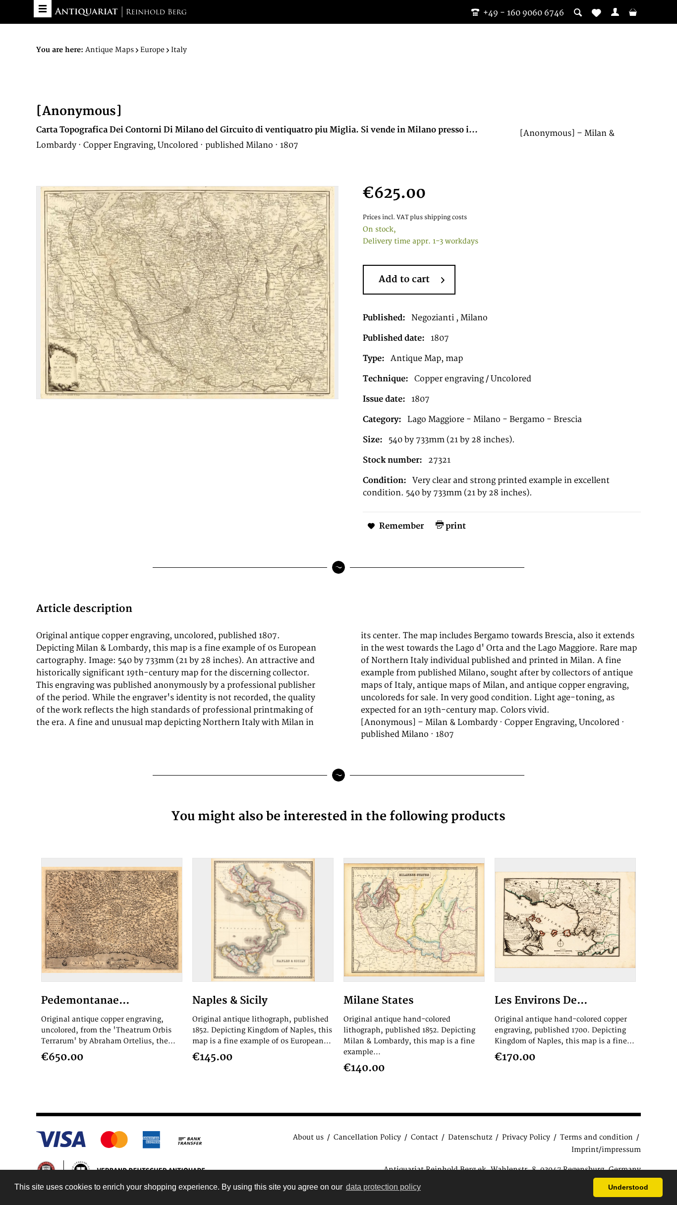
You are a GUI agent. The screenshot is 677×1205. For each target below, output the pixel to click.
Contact (424, 1137)
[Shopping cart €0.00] (633, 12)
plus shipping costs (438, 217)
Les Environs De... (541, 1000)
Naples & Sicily (230, 1000)
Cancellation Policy (367, 1137)
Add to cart (404, 279)
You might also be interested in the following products (338, 816)
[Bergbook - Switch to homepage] (120, 12)
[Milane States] (414, 920)
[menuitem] (615, 12)
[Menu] (43, 8)
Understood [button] (628, 1187)
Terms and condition (596, 1137)
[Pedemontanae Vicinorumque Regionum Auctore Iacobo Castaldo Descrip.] (111, 920)
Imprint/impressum (606, 1149)
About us (308, 1137)
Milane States (378, 1000)
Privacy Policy (526, 1137)
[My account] (615, 12)
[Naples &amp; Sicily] (263, 920)
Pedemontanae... (85, 1000)
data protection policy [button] (383, 1187)
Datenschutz (470, 1137)
